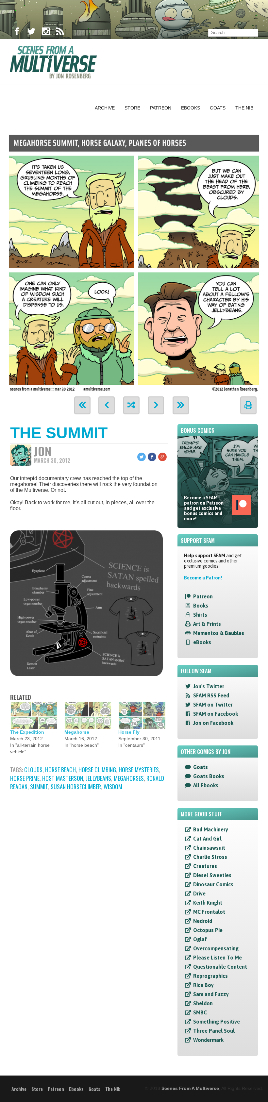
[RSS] (60, 32)
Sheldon (203, 1003)
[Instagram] (46, 32)
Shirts (200, 615)
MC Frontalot (209, 912)
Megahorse (76, 732)
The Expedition (27, 732)
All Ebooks (205, 785)
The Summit (59, 433)
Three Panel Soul (214, 1031)
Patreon (160, 107)
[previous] (106, 405)
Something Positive (216, 1022)
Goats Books (208, 776)
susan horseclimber (76, 786)
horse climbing (97, 769)
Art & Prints (207, 624)
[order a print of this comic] (248, 405)
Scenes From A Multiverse (190, 1088)
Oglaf (200, 939)
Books (200, 606)
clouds (33, 769)
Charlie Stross (210, 857)
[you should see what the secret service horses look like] (134, 261)
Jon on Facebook (213, 723)
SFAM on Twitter (213, 705)
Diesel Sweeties (212, 875)
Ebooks (190, 107)
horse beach (60, 769)
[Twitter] (31, 32)
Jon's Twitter (208, 686)
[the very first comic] (82, 405)
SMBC (200, 1012)
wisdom (113, 786)
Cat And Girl (207, 839)
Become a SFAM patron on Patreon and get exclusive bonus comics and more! (204, 508)
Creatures (205, 866)
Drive (199, 893)
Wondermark (208, 1040)
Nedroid (202, 921)
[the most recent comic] (181, 405)
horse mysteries (139, 769)
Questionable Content (220, 967)
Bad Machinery (210, 829)
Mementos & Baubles (218, 633)
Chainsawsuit (209, 848)
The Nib (244, 107)
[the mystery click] (131, 405)
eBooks (202, 642)
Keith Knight (207, 903)
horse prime (25, 778)
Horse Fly (129, 732)
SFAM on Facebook (215, 714)
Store (132, 107)
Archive (105, 107)
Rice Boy (203, 985)
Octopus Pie (208, 930)
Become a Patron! (203, 577)
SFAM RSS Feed (211, 695)
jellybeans (98, 778)
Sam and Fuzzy (211, 994)
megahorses (129, 778)
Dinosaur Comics (213, 884)
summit (39, 786)
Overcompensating (216, 948)
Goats (218, 107)
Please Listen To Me (217, 957)
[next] (156, 405)
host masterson (62, 778)
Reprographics (210, 976)
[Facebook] (17, 32)
